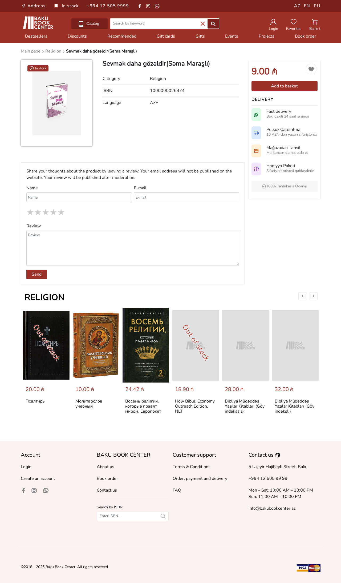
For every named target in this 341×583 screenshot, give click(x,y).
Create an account (38, 478)
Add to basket (284, 86)
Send (37, 274)
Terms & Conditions (191, 467)
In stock (71, 6)
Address (36, 6)
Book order (305, 36)
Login (26, 467)
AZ (297, 6)
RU (317, 6)
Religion (44, 297)
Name (32, 188)
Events (231, 36)
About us (105, 467)
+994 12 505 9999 (108, 6)
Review (33, 226)
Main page (31, 51)
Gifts (200, 36)
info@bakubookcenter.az (272, 508)
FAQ (177, 490)
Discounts (77, 36)
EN (307, 6)
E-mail (140, 188)
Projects (266, 36)
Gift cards (166, 36)
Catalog (92, 23)
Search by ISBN (110, 507)
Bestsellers (36, 36)
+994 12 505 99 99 (268, 478)
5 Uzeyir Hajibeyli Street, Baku (278, 467)
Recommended (121, 36)
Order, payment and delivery (200, 478)
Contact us (107, 490)
